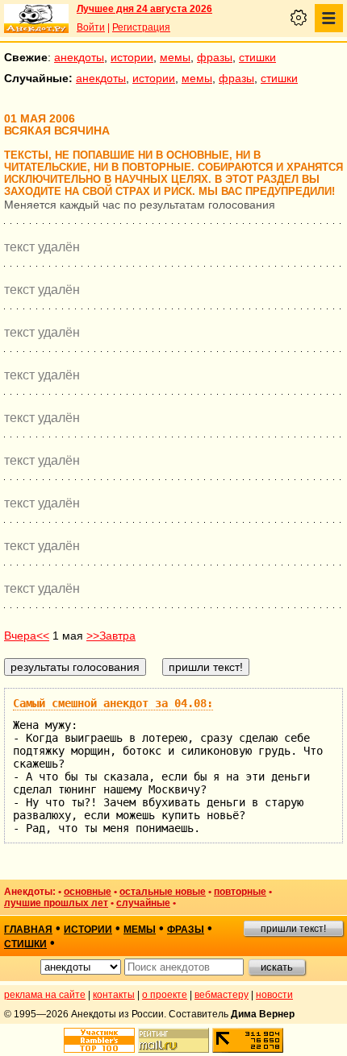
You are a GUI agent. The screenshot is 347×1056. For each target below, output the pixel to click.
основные (87, 891)
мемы (175, 57)
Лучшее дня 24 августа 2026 (144, 8)
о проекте (164, 994)
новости (274, 994)
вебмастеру (221, 994)
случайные (143, 903)
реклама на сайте (45, 994)
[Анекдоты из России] (36, 18)
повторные (240, 891)
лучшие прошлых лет (56, 903)
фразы (214, 57)
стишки (257, 57)
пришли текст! (293, 928)
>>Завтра (111, 635)
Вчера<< (26, 635)
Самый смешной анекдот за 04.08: (113, 703)
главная (28, 929)
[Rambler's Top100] (99, 1040)
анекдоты (79, 57)
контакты (114, 994)
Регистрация (141, 27)
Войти (91, 27)
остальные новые (162, 891)
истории (132, 57)
